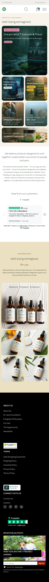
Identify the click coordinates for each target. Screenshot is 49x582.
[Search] (26, 9)
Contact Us (8, 498)
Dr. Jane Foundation (12, 414)
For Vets (6, 423)
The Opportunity (10, 427)
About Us (7, 410)
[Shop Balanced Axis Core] (12, 342)
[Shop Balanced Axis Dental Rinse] (36, 369)
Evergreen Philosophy (12, 419)
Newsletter (8, 431)
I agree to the (14, 567)
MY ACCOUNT (40, 2)
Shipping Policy (9, 460)
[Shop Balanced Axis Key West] (36, 342)
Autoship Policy (10, 464)
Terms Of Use (9, 473)
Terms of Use (19, 567)
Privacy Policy (9, 469)
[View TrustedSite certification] (10, 445)
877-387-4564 (7, 2)
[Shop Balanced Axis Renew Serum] (12, 369)
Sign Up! (41, 563)
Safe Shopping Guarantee (14, 456)
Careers (6, 502)
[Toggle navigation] (44, 9)
